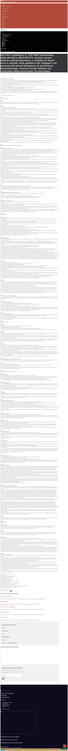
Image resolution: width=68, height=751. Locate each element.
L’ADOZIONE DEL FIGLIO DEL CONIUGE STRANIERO (9, 736)
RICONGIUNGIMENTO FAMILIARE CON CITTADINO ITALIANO (11, 742)
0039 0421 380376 (3, 51)
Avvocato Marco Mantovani (6, 6)
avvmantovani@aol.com (11, 51)
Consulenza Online (5, 16)
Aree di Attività (4, 8)
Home (3, 4)
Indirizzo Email (4, 672)
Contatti (3, 41)
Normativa (4, 14)
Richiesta (3, 676)
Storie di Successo (5, 10)
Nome (3, 670)
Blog (3, 12)
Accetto (62, 748)
